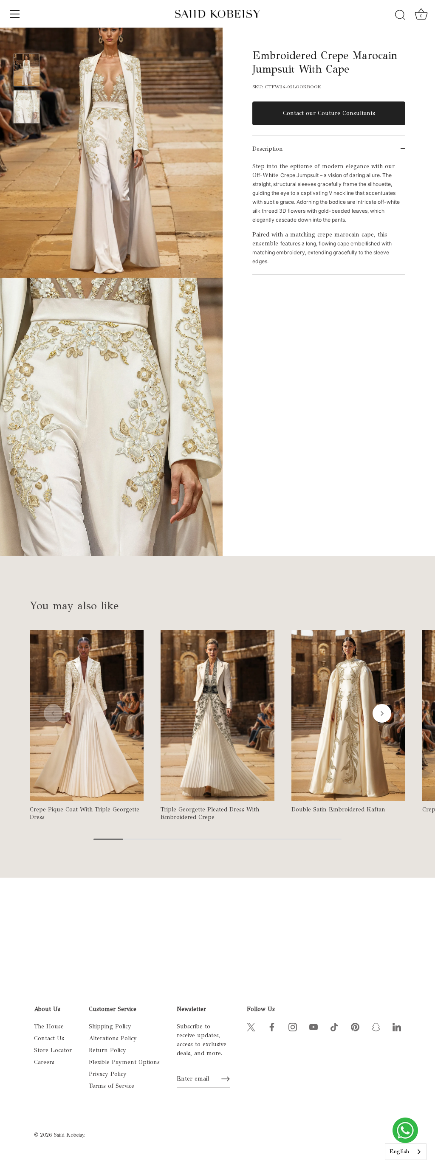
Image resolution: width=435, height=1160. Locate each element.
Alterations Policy (113, 1038)
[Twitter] (251, 1026)
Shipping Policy (110, 1026)
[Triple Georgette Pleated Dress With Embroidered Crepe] (217, 715)
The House (49, 1026)
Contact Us (49, 1038)
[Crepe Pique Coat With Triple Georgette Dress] (87, 715)
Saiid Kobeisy (69, 1135)
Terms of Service (111, 1086)
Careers (44, 1062)
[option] (26, 71)
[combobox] (406, 1151)
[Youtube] (313, 1026)
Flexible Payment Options (124, 1062)
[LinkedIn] (397, 1026)
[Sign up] (225, 1079)
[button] (53, 713)
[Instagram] (292, 1026)
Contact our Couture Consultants (329, 113)
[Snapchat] (376, 1026)
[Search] (400, 15)
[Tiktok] (334, 1026)
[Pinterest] (355, 1026)
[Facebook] (272, 1026)
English (399, 1151)
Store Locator (53, 1050)
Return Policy (107, 1050)
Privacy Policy (108, 1074)
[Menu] (15, 14)
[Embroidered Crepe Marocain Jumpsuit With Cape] (26, 70)
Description (267, 148)
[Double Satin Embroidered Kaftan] (348, 715)
